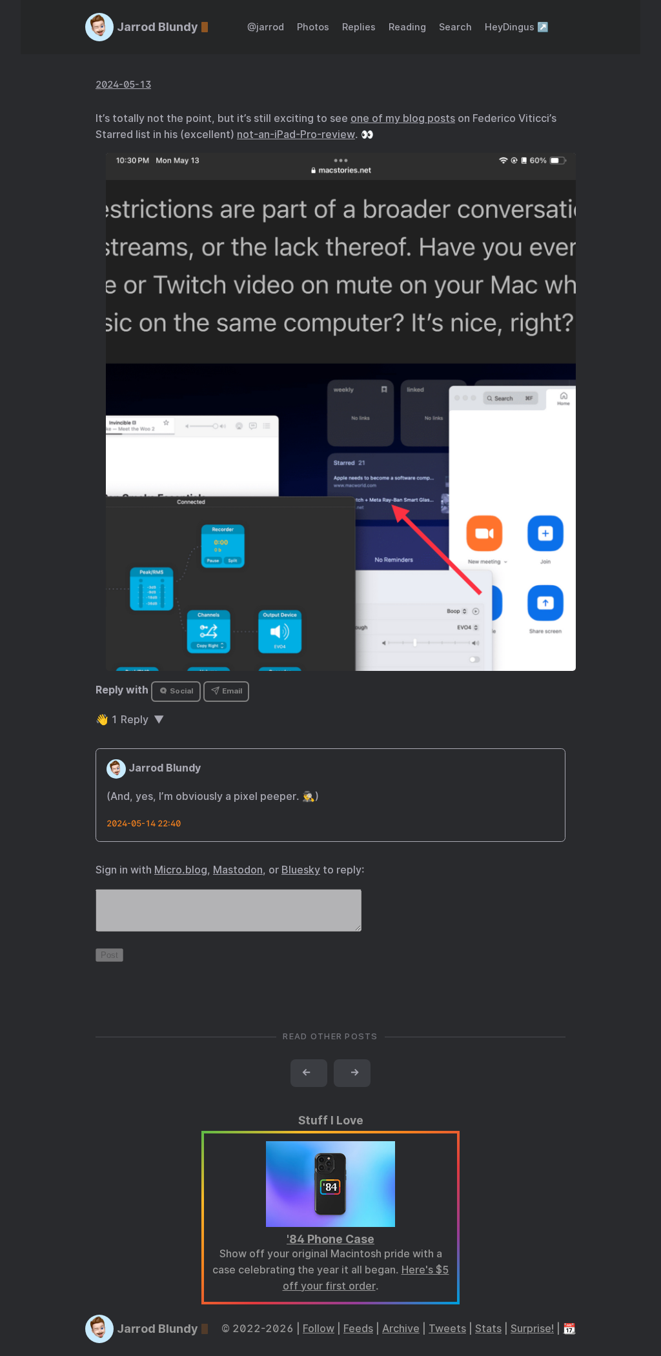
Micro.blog (180, 870)
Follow (318, 1328)
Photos (313, 26)
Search (455, 26)
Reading (407, 26)
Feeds (358, 1328)
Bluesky (300, 870)
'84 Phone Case (330, 1239)
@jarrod (265, 26)
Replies (359, 26)
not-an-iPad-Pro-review (296, 134)
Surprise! (532, 1328)
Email (231, 690)
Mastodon (238, 870)
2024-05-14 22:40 (144, 823)
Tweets (447, 1328)
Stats (488, 1328)
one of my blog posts (403, 118)
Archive (401, 1328)
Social (180, 690)
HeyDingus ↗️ (517, 26)
